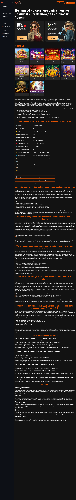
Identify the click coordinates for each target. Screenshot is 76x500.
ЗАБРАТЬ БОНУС (21, 38)
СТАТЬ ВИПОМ (53, 38)
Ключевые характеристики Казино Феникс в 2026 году (29, 110)
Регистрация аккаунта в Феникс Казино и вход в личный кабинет (32, 116)
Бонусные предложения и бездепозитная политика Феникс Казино (32, 113)
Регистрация (70, 2)
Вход (60, 2)
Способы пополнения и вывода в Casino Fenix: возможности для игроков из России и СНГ (38, 117)
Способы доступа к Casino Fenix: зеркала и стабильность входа (31, 111)
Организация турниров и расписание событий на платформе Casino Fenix (33, 114)
